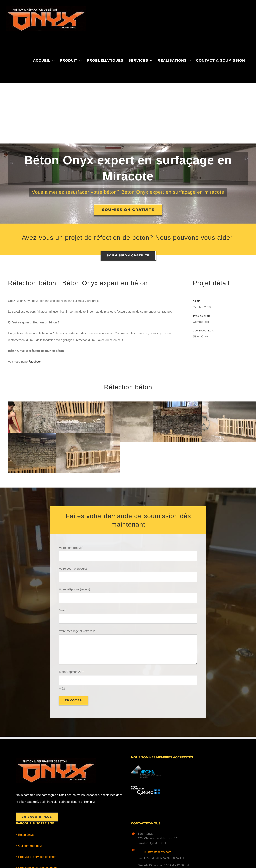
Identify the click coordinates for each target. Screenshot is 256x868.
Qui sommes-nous (30, 845)
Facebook (34, 361)
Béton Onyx (26, 834)
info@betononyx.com (157, 851)
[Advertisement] (128, 113)
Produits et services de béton (37, 856)
